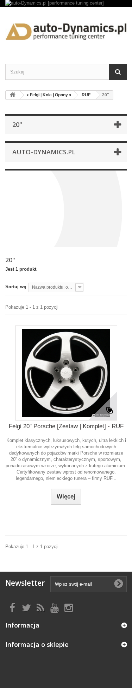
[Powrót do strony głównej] (12, 95)
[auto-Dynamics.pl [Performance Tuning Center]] (66, 29)
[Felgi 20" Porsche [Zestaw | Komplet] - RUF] (66, 373)
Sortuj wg (15, 286)
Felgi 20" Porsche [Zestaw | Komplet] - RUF (66, 426)
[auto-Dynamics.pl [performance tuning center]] (66, 3)
